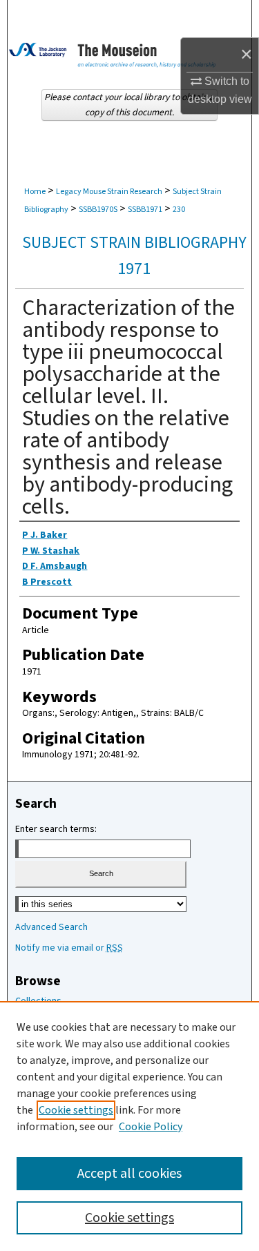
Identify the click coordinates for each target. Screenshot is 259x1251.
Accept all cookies (129, 1173)
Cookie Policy (150, 1126)
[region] (129, 1126)
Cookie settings (76, 1110)
